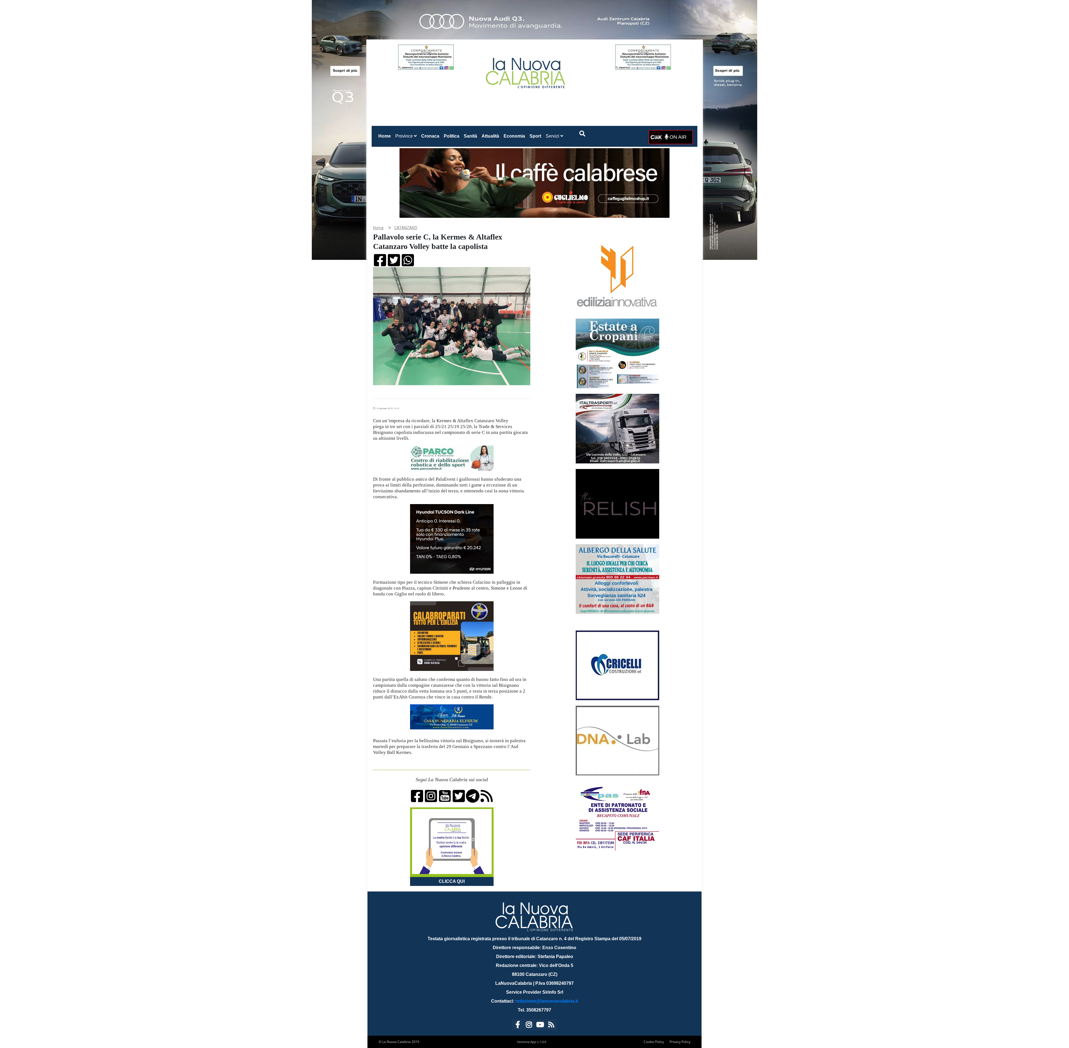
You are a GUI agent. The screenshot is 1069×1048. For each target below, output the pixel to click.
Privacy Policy (680, 1041)
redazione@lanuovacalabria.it (546, 1001)
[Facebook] (517, 1025)
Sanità (470, 136)
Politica (451, 136)
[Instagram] (528, 1025)
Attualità (490, 136)
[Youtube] (540, 1025)
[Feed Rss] (551, 1025)
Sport (535, 136)
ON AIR (677, 137)
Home (385, 135)
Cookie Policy (654, 1041)
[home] (526, 71)
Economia (514, 136)
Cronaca (430, 136)
